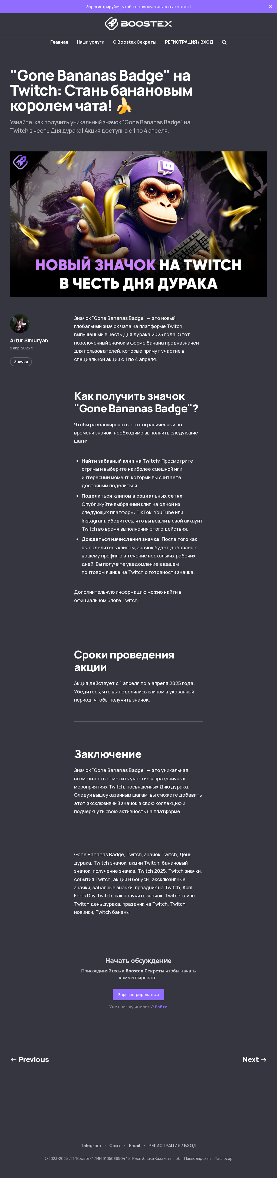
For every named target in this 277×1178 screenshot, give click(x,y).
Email (134, 1145)
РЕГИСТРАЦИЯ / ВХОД (189, 42)
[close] (270, 6)
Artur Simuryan (29, 340)
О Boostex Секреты (134, 42)
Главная (59, 42)
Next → (254, 1059)
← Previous (29, 1059)
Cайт (115, 1145)
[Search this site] (224, 42)
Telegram (91, 1145)
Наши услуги (90, 42)
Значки (21, 362)
